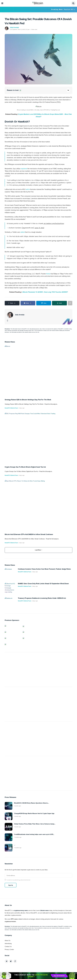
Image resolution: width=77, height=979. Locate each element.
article (28, 189)
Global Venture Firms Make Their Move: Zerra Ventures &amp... (34, 824)
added (22, 232)
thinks (48, 274)
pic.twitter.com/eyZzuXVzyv (54, 223)
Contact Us (8, 946)
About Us (7, 940)
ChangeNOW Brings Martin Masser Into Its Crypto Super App (34, 813)
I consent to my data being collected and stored (18, 880)
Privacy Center (9, 949)
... (14, 845)
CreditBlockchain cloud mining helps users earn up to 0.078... (34, 834)
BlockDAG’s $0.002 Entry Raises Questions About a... (31, 803)
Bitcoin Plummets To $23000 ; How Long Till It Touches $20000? (45, 292)
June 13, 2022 (39, 228)
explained (24, 168)
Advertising (8, 943)
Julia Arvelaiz (14, 27)
